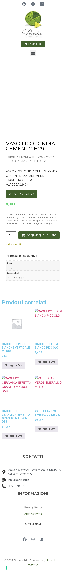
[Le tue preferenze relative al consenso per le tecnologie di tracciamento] (6, 567)
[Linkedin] (42, 4)
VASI (40, 156)
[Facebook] (24, 4)
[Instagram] (33, 4)
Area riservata (33, 513)
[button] (33, 53)
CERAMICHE (26, 156)
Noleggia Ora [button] (14, 365)
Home (10, 156)
